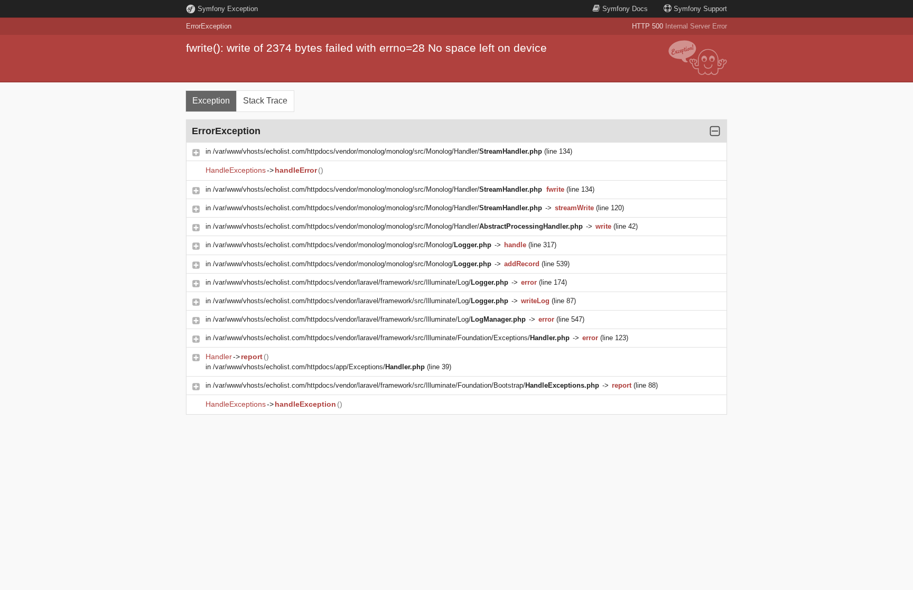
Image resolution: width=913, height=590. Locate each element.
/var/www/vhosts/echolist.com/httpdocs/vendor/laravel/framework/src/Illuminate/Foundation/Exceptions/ (391, 338)
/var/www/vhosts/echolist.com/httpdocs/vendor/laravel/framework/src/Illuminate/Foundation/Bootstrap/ (406, 385)
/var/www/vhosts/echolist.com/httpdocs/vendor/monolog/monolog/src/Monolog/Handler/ (377, 151)
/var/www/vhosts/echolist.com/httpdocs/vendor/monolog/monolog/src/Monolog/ (352, 245)
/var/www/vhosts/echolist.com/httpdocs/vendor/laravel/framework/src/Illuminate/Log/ (360, 282)
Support (700, 9)
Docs (625, 9)
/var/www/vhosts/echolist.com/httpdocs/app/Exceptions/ (319, 367)
